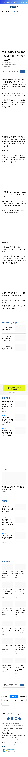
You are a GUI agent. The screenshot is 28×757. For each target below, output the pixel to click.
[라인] (12, 71)
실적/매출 (14, 696)
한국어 (3, 742)
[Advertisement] (14, 123)
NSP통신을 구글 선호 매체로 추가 (11, 2)
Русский (19, 742)
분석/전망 (5, 700)
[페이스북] (3, 71)
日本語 (12, 742)
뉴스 (3, 12)
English (8, 742)
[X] (6, 71)
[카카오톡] (9, 71)
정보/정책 (5, 696)
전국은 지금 (9, 12)
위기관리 (14, 700)
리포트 (22, 700)
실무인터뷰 (22, 696)
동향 (5, 704)
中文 (15, 742)
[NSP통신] (14, 7)
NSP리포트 (16, 12)
